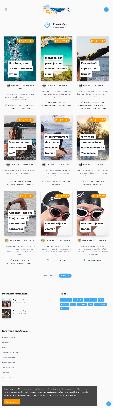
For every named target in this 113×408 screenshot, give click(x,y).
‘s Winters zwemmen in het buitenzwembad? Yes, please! (92, 145)
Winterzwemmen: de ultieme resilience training (56, 145)
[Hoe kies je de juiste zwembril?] (6, 313)
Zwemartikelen (8, 367)
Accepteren (12, 402)
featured (81, 304)
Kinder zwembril (8, 362)
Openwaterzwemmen (51, 105)
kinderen (64, 308)
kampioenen (100, 304)
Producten (102, 105)
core (73, 304)
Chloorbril (6, 342)
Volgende (65, 275)
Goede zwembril (8, 357)
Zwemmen (25, 108)
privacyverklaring (16, 392)
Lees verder (30, 74)
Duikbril (5, 347)
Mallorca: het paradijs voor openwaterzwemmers (56, 65)
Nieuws (27, 260)
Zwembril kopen (8, 378)
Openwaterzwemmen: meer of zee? (20, 148)
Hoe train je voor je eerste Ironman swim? (20, 68)
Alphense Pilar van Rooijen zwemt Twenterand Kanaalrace (21, 220)
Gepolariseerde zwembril (12, 352)
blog (101, 300)
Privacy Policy (33, 395)
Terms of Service (50, 395)
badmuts (78, 300)
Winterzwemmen (63, 181)
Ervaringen (13, 105)
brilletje (64, 304)
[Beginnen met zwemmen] (6, 302)
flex (90, 304)
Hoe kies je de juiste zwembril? (25, 311)
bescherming (91, 300)
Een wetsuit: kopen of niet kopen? (90, 68)
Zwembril (6, 373)
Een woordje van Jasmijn (56, 226)
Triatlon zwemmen (88, 108)
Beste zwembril (8, 337)
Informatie (23, 105)
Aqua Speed (66, 300)
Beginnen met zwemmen (22, 300)
